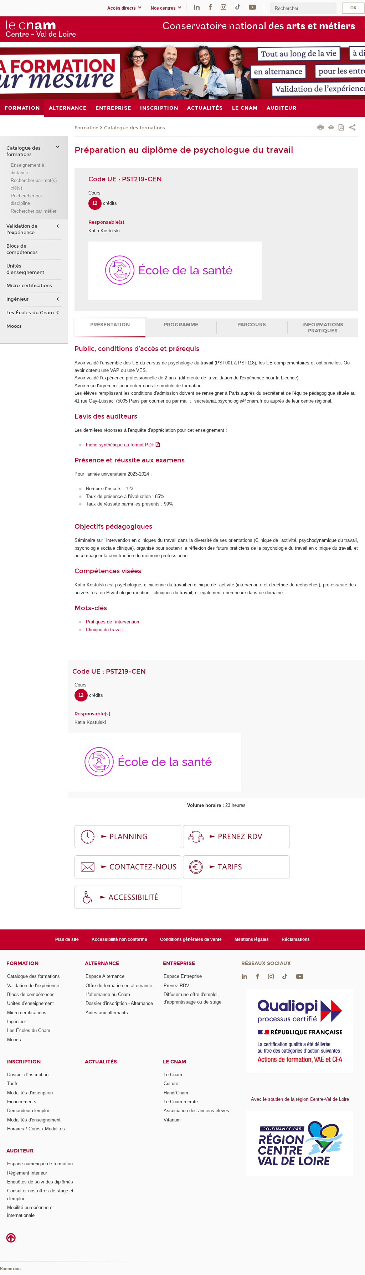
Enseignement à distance (27, 168)
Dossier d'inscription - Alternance (119, 1003)
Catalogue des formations (134, 128)
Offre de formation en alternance (119, 985)
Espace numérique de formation (40, 1163)
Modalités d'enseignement (34, 1120)
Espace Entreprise (183, 976)
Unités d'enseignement (25, 269)
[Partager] (352, 128)
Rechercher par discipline (26, 199)
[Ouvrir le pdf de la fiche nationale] (342, 128)
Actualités (101, 1062)
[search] (303, 8)
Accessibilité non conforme (119, 939)
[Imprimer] (321, 128)
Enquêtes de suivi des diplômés (40, 1182)
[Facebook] (210, 6)
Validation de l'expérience (21, 229)
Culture (171, 1083)
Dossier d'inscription (27, 1074)
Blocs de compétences (22, 249)
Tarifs (13, 1083)
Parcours (251, 325)
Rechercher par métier (33, 211)
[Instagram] (223, 6)
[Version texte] (331, 128)
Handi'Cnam (176, 1092)
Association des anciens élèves (196, 1110)
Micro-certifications (29, 286)
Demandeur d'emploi (28, 1110)
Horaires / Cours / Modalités (36, 1128)
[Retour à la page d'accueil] (40, 29)
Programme (181, 325)
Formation (86, 128)
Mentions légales (252, 939)
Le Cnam (174, 1062)
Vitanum (172, 1120)
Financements (21, 1101)
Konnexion (10, 1268)
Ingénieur (17, 299)
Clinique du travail (104, 629)
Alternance (102, 963)
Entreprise (179, 963)
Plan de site (67, 939)
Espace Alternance (105, 976)
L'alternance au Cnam (108, 994)
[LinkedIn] (197, 6)
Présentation (110, 325)
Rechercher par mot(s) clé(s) (34, 184)
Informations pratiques (322, 328)
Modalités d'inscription (30, 1092)
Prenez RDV (176, 985)
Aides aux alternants (107, 1012)
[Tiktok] (237, 6)
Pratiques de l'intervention (112, 621)
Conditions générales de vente (191, 939)
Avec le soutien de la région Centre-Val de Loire (300, 1099)
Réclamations (296, 939)
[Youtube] (252, 6)
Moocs (14, 326)
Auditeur (20, 1151)
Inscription (23, 1062)
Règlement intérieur (27, 1173)
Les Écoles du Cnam (30, 313)
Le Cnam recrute (181, 1101)
